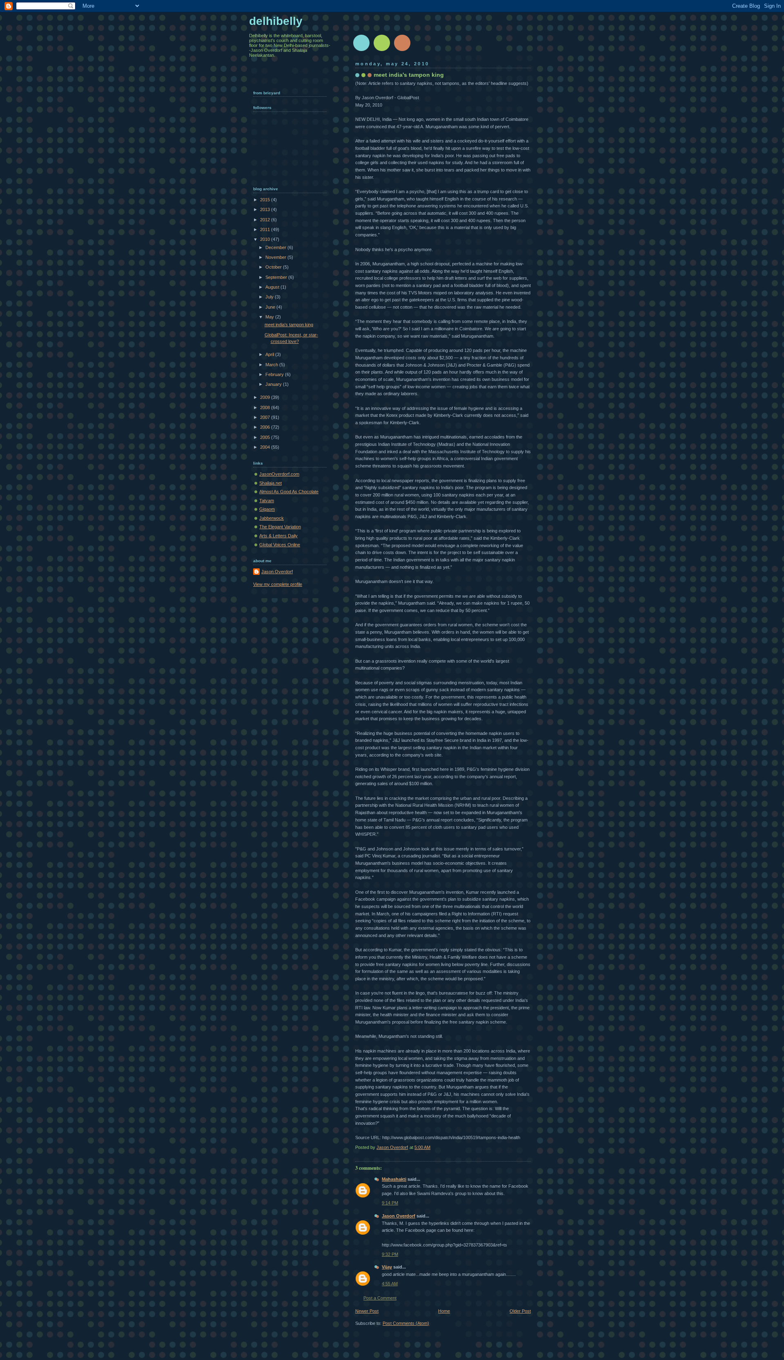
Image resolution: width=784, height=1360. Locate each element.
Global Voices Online (279, 544)
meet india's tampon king (289, 324)
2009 (265, 397)
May (270, 316)
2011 (265, 229)
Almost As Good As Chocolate (288, 491)
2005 (265, 437)
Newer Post (367, 1311)
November (276, 257)
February (275, 374)
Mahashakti (394, 1179)
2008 (265, 407)
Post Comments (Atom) (406, 1323)
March (272, 364)
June (270, 307)
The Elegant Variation (280, 526)
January (274, 384)
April (270, 354)
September (276, 277)
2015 (265, 199)
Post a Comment (379, 1297)
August (273, 287)
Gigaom (267, 509)
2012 (265, 219)
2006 (265, 427)
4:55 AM (390, 1283)
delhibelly (276, 21)
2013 (265, 209)
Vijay (387, 1266)
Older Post (520, 1311)
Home (444, 1311)
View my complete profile (277, 584)
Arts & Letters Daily (278, 535)
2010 (265, 239)
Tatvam (266, 500)
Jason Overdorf (398, 1215)
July (270, 296)
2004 (265, 447)
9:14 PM (390, 1202)
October (274, 267)
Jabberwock (271, 518)
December (276, 247)
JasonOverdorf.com (279, 474)
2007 (265, 417)
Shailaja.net (270, 483)
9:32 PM (390, 1254)
